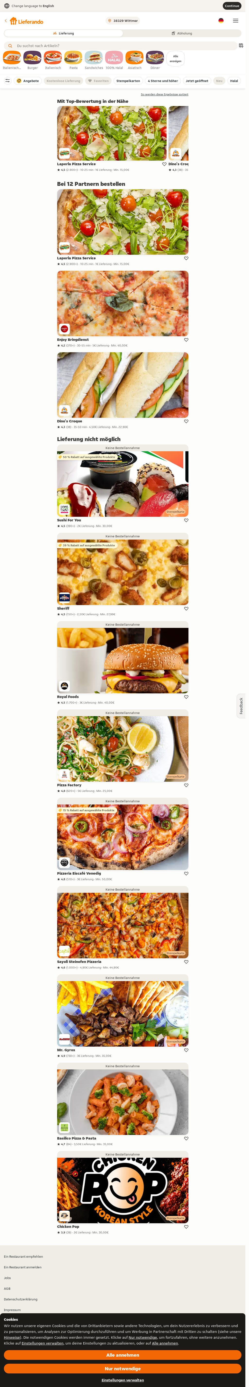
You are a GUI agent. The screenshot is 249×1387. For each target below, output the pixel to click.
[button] (23, 21)
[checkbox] (12, 60)
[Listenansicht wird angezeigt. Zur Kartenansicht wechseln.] (241, 45)
